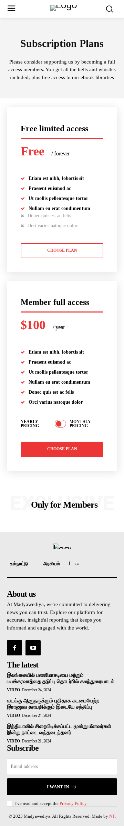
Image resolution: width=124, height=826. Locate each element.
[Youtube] (33, 647)
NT (112, 816)
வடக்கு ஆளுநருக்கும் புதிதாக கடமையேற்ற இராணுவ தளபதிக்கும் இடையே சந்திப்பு (53, 704)
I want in (58, 786)
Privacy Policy (73, 803)
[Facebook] (14, 647)
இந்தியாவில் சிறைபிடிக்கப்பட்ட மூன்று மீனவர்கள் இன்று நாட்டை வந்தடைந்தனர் (59, 729)
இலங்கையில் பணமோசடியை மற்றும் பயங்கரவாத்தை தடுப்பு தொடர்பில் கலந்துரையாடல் (60, 678)
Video (13, 690)
